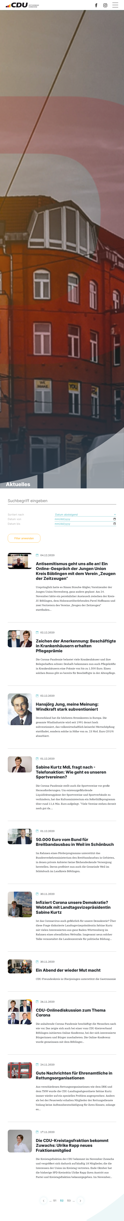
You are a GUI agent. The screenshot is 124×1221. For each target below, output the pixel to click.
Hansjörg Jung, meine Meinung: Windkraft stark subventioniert (67, 706)
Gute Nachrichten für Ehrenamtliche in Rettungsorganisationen (74, 1075)
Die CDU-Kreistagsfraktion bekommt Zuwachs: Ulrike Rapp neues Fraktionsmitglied (72, 1145)
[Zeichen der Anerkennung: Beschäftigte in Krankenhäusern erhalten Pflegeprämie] (20, 638)
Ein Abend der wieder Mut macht (68, 970)
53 (69, 1200)
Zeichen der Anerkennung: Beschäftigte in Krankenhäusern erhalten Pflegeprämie (76, 645)
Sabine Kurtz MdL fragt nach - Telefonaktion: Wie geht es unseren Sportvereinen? (71, 772)
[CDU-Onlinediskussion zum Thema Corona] (20, 1011)
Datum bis (14, 523)
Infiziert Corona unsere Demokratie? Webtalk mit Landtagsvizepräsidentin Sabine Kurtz (73, 907)
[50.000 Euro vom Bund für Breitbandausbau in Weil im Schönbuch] (20, 836)
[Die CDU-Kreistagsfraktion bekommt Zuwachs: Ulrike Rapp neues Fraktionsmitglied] (20, 1140)
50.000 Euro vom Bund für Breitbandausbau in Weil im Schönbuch (75, 842)
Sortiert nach (16, 514)
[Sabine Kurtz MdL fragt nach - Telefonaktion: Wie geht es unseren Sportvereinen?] (20, 764)
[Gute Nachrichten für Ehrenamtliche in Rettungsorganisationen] (20, 1070)
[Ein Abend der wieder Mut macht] (20, 966)
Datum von (14, 519)
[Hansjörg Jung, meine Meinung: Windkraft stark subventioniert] (20, 709)
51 (54, 1200)
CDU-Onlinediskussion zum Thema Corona (71, 1012)
